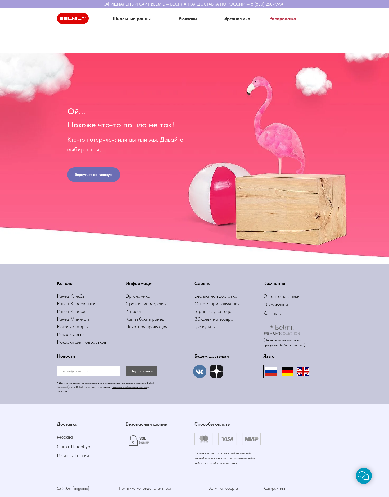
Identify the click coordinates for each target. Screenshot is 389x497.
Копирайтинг (274, 488)
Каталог (134, 311)
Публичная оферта (222, 488)
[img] (216, 371)
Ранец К (65, 303)
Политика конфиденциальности (146, 488)
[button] (187, 18)
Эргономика (138, 296)
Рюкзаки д (67, 342)
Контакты (272, 313)
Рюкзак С (66, 326)
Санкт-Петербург (74, 446)
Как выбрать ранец (145, 319)
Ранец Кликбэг (71, 296)
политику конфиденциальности (129, 386)
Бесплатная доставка (216, 296)
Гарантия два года (213, 311)
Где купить (205, 326)
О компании (275, 304)
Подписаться (141, 371)
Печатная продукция (146, 326)
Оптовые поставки (281, 296)
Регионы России (73, 455)
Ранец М (66, 319)
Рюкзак (65, 334)
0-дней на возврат (216, 319)
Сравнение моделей (146, 303)
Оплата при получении (217, 303)
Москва (65, 437)
